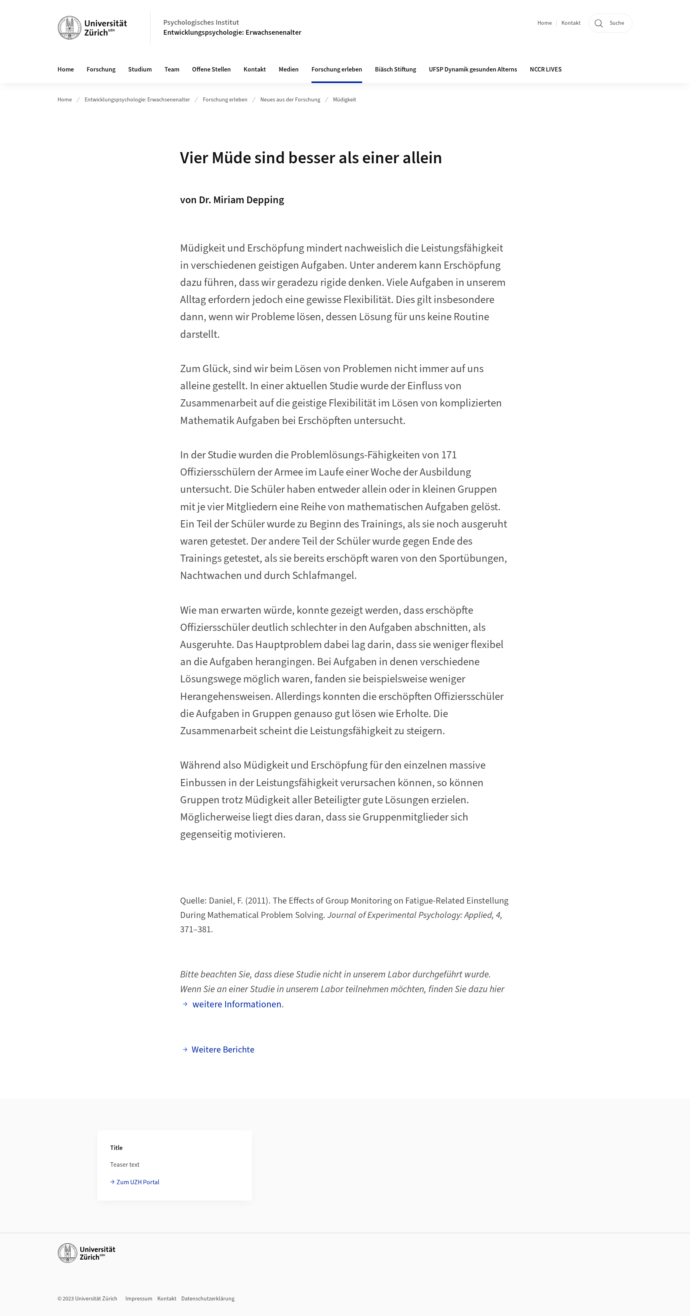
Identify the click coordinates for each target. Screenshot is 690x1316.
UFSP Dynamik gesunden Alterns (473, 69)
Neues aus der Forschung (290, 100)
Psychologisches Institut (201, 23)
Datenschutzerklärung (207, 1299)
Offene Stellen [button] (211, 69)
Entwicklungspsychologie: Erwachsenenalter (232, 33)
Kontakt (571, 23)
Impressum (139, 1299)
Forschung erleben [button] (336, 69)
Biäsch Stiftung (395, 69)
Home (544, 23)
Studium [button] (140, 69)
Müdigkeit (344, 100)
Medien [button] (289, 69)
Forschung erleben (225, 100)
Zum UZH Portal (138, 1182)
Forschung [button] (101, 69)
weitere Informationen (236, 1004)
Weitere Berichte (223, 1049)
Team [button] (172, 69)
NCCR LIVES (546, 69)
